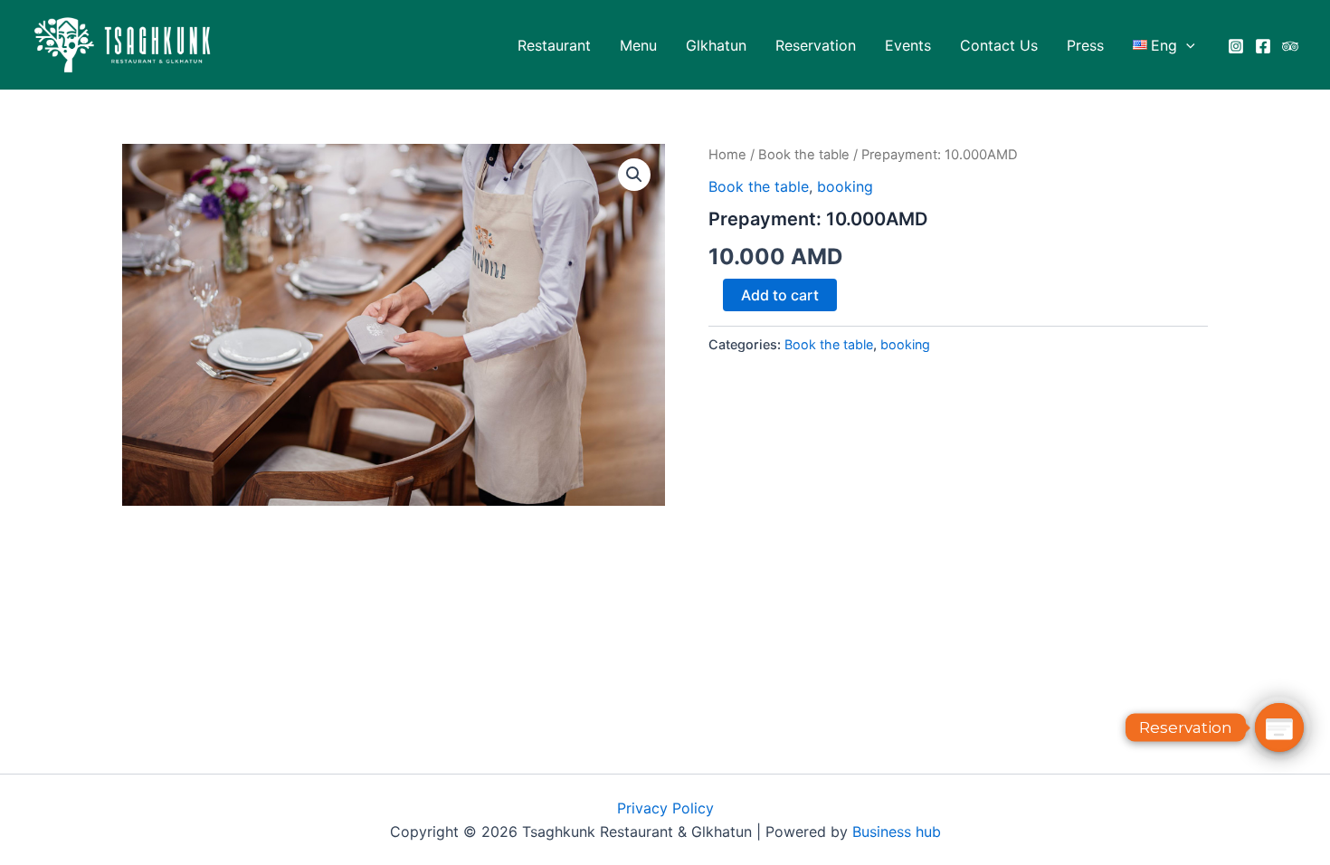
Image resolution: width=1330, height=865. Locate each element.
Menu (638, 45)
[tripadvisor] (1290, 46)
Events (908, 45)
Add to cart (780, 295)
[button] (634, 174)
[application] (1186, 45)
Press (1085, 45)
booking (845, 186)
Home (727, 155)
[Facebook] (1263, 46)
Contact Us (999, 45)
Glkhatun (716, 45)
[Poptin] (1279, 727)
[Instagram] (1236, 46)
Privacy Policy (665, 808)
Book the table (804, 155)
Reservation (815, 45)
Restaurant (554, 45)
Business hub (896, 831)
